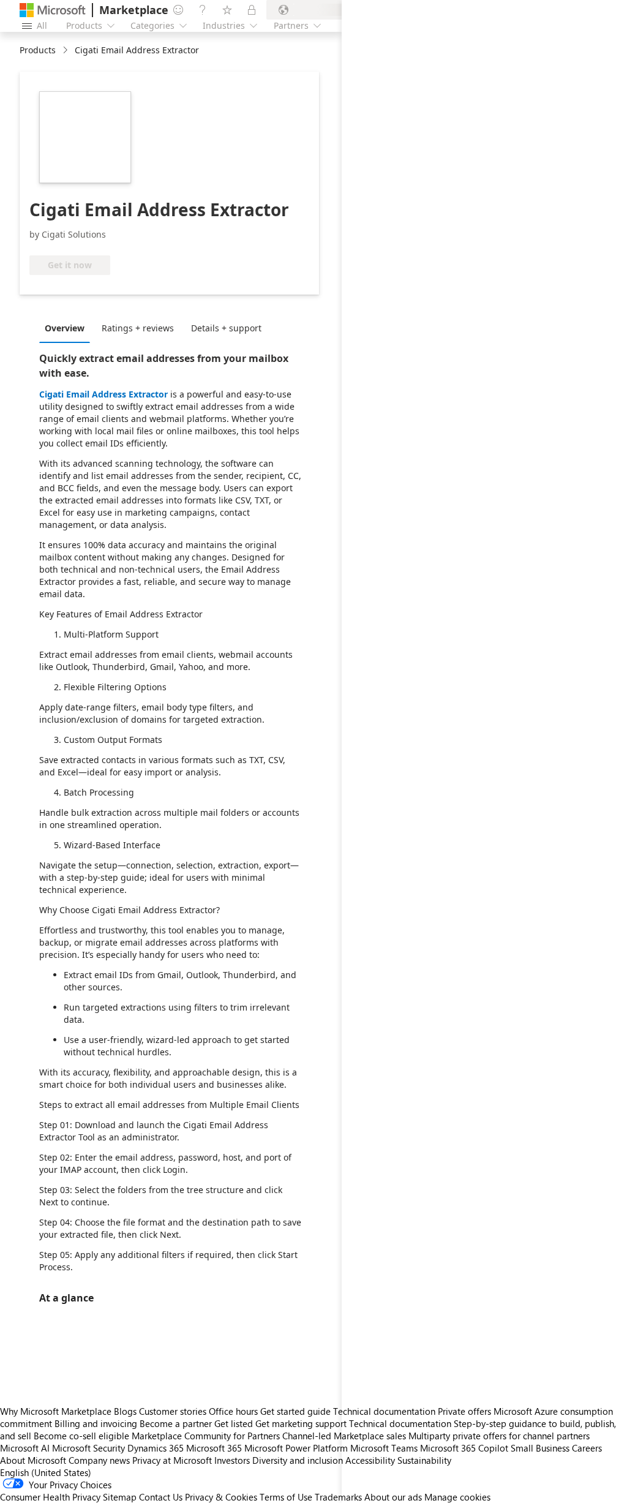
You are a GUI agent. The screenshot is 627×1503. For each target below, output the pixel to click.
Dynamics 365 (155, 1448)
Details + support (226, 328)
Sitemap (120, 1497)
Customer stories (172, 1411)
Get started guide (295, 1411)
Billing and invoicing (95, 1423)
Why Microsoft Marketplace (55, 1411)
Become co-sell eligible (81, 1436)
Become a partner (176, 1423)
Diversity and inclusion (297, 1460)
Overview (64, 328)
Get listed (233, 1423)
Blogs (125, 1411)
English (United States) (45, 1472)
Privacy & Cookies (221, 1497)
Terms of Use (286, 1497)
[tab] (67, 327)
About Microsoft (33, 1460)
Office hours (233, 1411)
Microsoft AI (25, 1448)
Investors (232, 1460)
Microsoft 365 (214, 1448)
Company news (99, 1460)
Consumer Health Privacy (50, 1497)
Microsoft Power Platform (296, 1448)
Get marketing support (301, 1423)
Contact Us (160, 1497)
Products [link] (38, 50)
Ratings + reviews (138, 328)
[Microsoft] (53, 10)
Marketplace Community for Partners (206, 1436)
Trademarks (338, 1497)
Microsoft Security (88, 1448)
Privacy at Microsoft (172, 1460)
